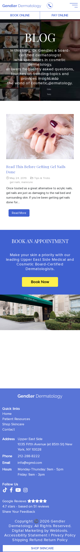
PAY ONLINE (60, 15)
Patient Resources (16, 419)
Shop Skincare (13, 424)
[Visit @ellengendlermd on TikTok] (4, 490)
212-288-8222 (29, 456)
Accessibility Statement (26, 535)
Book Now (40, 282)
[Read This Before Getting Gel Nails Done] (40, 136)
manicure (27, 182)
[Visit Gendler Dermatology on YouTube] (18, 490)
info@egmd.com (30, 462)
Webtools (58, 531)
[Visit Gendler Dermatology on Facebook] (11, 490)
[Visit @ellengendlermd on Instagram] (25, 490)
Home (7, 414)
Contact (8, 429)
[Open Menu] (71, 5)
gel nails (15, 182)
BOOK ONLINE (20, 15)
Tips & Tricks (42, 178)
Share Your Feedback (18, 511)
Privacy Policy (63, 535)
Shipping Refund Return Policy (40, 540)
